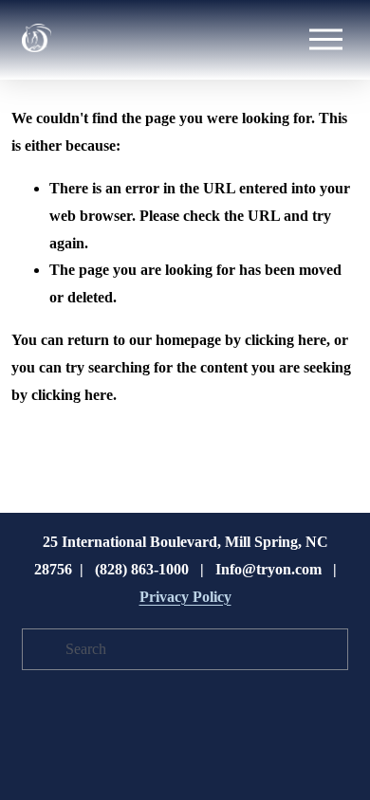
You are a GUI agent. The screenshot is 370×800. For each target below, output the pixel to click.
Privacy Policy (185, 597)
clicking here (285, 340)
